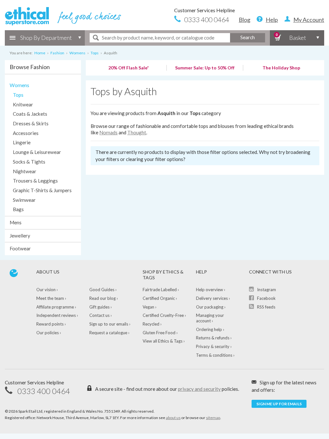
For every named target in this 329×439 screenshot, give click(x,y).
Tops (18, 95)
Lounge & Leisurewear (37, 152)
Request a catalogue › (109, 332)
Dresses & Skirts (31, 123)
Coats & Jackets (30, 114)
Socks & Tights (29, 162)
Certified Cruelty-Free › (164, 315)
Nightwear (24, 171)
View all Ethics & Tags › (164, 341)
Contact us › (100, 315)
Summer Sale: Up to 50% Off (205, 67)
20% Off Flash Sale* (128, 67)
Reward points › (51, 324)
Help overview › (210, 289)
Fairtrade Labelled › (161, 289)
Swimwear (24, 200)
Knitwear (23, 104)
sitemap (213, 417)
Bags (18, 209)
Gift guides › (100, 306)
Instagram (266, 289)
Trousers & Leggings (35, 181)
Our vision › (47, 289)
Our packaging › (211, 306)
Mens (16, 222)
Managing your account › (210, 318)
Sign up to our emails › (109, 324)
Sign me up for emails (279, 403)
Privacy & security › (214, 346)
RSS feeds (266, 306)
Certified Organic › (160, 298)
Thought (136, 132)
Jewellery (20, 235)
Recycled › (152, 324)
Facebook (266, 298)
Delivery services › (213, 298)
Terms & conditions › (215, 355)
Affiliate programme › (56, 306)
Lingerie (22, 142)
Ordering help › (210, 329)
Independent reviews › (57, 315)
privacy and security (199, 389)
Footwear (20, 248)
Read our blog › (103, 298)
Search (247, 37)
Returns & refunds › (214, 337)
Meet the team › (51, 298)
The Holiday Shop (281, 67)
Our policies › (48, 332)
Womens (19, 85)
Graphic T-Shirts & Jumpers (42, 190)
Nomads (108, 132)
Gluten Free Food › (160, 332)
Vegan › (149, 306)
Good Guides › (103, 289)
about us (173, 417)
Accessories (26, 133)
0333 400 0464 (206, 19)
